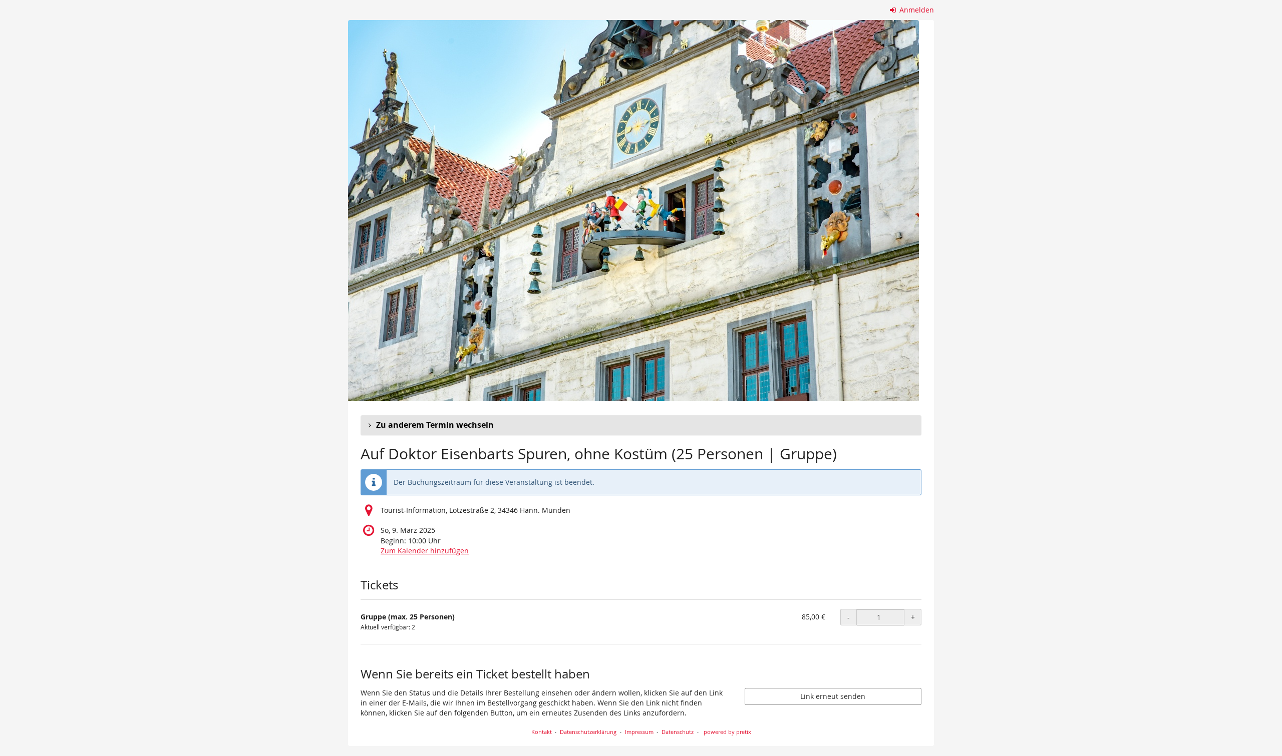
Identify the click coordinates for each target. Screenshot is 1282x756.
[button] (641, 425)
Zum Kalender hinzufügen (425, 550)
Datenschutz (678, 731)
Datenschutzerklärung (588, 731)
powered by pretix (727, 731)
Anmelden (915, 10)
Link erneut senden (832, 696)
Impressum (639, 731)
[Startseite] (633, 210)
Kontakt (541, 731)
